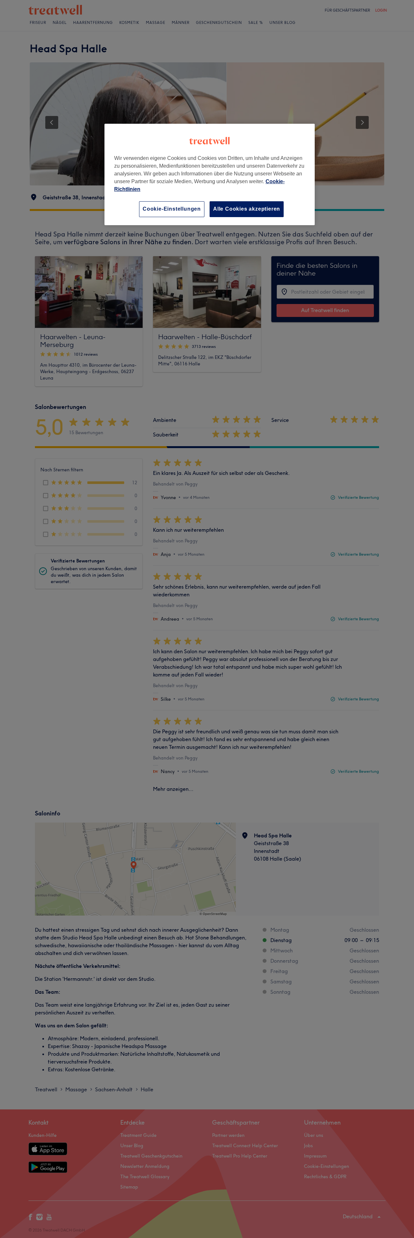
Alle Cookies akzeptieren (246, 209)
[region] (209, 174)
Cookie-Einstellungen (172, 209)
